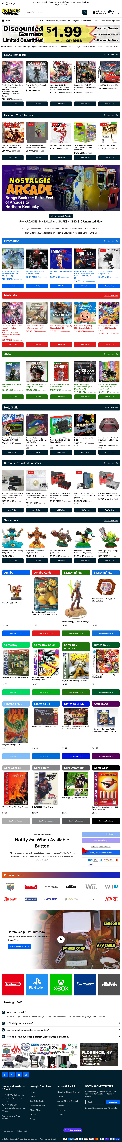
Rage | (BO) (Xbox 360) (107, 145)
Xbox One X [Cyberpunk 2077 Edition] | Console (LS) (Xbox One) (84, 495)
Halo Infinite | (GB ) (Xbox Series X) (11, 385)
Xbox (69, 20)
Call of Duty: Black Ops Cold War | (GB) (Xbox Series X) (37, 385)
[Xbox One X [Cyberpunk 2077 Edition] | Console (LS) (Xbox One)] (85, 480)
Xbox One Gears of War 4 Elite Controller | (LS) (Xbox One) (108, 440)
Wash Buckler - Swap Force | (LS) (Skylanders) (12, 552)
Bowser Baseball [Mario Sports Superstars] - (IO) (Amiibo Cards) (44, 613)
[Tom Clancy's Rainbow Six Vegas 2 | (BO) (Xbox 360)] (13, 132)
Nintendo (49, 20)
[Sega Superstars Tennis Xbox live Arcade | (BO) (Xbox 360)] (85, 132)
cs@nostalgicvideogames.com (16, 1110)
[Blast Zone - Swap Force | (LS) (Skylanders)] (37, 538)
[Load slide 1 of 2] (56, 40)
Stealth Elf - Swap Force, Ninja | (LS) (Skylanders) (83, 552)
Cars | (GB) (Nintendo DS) (108, 85)
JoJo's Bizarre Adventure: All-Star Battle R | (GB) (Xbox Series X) (107, 386)
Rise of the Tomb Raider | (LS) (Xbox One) (36, 86)
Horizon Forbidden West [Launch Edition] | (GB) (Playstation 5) (11, 273)
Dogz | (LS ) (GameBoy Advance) (74, 681)
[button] (114, 12)
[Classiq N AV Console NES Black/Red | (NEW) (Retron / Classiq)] (61, 480)
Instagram (61, 1110)
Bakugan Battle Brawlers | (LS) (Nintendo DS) (103, 676)
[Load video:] (61, 939)
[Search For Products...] (84, 12)
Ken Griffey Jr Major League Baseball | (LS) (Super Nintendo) (75, 727)
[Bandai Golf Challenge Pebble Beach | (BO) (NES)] (37, 132)
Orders (32, 1096)
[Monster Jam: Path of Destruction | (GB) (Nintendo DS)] (85, 72)
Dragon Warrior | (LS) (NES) (12, 745)
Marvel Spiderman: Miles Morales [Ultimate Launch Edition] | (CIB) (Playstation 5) (84, 274)
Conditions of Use (37, 1105)
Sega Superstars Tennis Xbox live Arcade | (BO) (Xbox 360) (83, 147)
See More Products (16, 633)
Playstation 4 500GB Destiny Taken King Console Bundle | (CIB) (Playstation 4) (36, 496)
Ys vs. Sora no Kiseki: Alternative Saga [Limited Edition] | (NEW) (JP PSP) (59, 87)
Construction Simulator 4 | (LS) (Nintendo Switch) (36, 327)
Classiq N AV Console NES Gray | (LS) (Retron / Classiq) (109, 494)
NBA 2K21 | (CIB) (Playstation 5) (61, 272)
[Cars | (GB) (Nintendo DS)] (109, 72)
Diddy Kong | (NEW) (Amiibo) (13, 603)
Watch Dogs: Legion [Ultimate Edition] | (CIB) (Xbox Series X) (83, 386)
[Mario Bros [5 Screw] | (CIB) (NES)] (85, 425)
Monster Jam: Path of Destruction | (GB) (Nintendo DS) (85, 87)
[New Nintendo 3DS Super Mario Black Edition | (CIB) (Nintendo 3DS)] (61, 425)
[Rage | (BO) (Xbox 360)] (109, 132)
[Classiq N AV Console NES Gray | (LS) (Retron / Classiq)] (109, 480)
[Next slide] (66, 41)
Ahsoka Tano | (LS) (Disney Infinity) (75, 622)
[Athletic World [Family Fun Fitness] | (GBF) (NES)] (13, 425)
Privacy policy (7, 1131)
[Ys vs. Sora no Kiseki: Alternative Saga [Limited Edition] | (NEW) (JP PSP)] (61, 72)
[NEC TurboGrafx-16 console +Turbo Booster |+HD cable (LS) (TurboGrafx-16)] (13, 480)
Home (32, 1092)
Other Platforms (86, 20)
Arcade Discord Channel (67, 1101)
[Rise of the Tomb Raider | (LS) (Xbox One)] (37, 72)
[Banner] (11, 887)
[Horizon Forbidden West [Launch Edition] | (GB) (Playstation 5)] (13, 258)
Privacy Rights (35, 1110)
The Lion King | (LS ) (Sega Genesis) (15, 807)
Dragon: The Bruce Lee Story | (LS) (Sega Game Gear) (105, 808)
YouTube (60, 1114)
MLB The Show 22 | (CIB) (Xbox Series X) (59, 385)
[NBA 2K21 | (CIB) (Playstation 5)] (61, 258)
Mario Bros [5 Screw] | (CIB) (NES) (84, 439)
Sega (75, 20)
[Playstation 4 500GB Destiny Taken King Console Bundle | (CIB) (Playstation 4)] (37, 480)
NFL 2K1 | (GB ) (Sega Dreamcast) (74, 798)
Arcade (60, 1096)
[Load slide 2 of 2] (60, 40)
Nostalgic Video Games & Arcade (24, 1139)
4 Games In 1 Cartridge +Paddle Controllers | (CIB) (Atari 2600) (104, 730)
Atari (41, 20)
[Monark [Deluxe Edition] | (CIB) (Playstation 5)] (37, 258)
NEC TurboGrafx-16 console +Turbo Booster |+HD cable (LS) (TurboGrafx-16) (12, 495)
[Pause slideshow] (71, 41)
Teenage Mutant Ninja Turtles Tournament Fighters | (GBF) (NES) (37, 440)
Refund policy (22, 1131)
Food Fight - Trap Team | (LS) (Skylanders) (109, 552)
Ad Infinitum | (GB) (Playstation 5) (105, 272)
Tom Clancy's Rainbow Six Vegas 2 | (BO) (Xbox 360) (11, 146)
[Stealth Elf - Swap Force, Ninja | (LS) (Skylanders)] (85, 538)
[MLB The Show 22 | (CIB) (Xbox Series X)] (61, 371)
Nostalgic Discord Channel (68, 1092)
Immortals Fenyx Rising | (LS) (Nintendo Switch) (61, 327)
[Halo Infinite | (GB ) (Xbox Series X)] (13, 371)
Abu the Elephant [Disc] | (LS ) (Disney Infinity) (103, 600)
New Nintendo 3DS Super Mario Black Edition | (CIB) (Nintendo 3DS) (60, 440)
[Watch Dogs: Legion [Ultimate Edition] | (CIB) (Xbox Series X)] (85, 371)
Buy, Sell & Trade (37, 1101)
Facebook (61, 1105)
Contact (33, 1119)
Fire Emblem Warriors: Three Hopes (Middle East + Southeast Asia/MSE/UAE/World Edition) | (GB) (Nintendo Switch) (12, 90)
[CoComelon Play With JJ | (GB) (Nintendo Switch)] (85, 313)
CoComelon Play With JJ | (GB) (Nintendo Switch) (83, 327)
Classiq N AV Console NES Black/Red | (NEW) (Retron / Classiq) (60, 495)
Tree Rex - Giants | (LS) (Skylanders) (58, 552)
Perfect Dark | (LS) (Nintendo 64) (44, 726)
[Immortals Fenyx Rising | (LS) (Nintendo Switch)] (61, 313)
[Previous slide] (50, 41)
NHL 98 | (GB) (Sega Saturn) (42, 807)
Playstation (60, 20)
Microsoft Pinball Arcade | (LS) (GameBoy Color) (43, 678)
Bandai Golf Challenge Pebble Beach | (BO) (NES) (36, 146)
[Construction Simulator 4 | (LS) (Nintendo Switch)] (37, 313)
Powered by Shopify (49, 1139)
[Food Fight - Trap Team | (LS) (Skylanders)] (109, 538)
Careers (33, 1114)
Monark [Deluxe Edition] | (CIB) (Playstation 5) (35, 272)
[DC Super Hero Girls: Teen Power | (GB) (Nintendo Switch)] (109, 313)
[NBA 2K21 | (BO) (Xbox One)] (61, 132)
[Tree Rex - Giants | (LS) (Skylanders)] (61, 538)
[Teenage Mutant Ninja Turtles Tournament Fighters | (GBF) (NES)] (37, 425)
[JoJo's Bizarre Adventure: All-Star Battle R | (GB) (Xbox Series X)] (109, 371)
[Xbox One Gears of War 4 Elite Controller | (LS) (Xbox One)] (109, 425)
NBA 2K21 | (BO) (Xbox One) (60, 145)
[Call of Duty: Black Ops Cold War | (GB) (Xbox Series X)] (37, 371)
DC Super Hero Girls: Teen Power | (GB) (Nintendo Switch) (108, 328)
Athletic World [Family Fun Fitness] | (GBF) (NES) (12, 439)
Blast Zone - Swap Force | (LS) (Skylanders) (35, 552)
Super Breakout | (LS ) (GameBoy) (15, 677)
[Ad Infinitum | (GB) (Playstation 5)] (109, 258)
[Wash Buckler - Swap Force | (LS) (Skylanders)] (13, 538)
